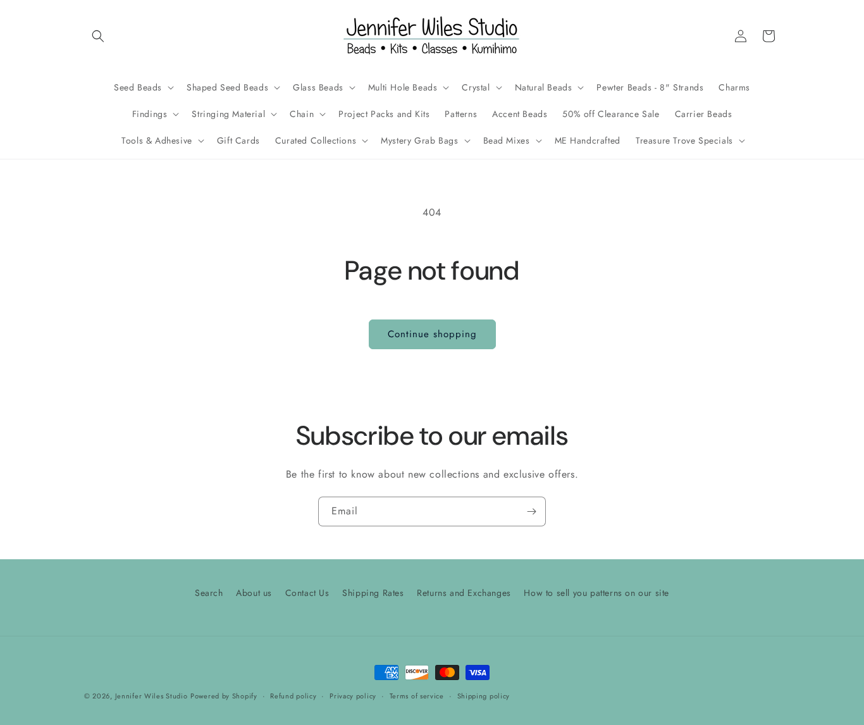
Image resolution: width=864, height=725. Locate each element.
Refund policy (293, 696)
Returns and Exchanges (464, 592)
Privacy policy (353, 696)
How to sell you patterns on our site (596, 592)
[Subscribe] (531, 511)
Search (209, 592)
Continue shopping (432, 334)
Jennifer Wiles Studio (151, 696)
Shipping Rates (373, 592)
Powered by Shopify (223, 696)
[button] (98, 36)
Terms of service (417, 696)
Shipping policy (483, 696)
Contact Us (307, 592)
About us (254, 592)
